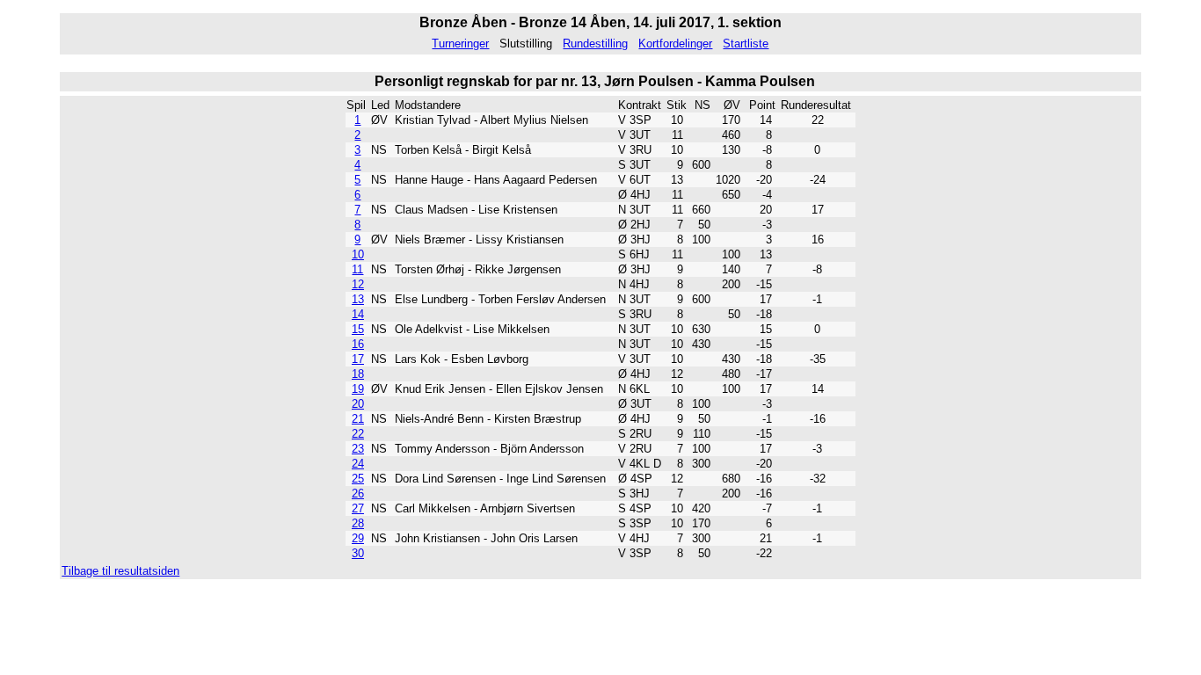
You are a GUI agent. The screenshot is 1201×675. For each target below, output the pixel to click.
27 (358, 508)
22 (358, 433)
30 (358, 553)
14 (358, 314)
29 (358, 538)
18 (358, 374)
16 (358, 344)
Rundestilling (595, 43)
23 (358, 448)
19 (358, 389)
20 (358, 403)
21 (358, 418)
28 (358, 523)
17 (358, 359)
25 (358, 478)
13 (358, 299)
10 (358, 254)
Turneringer (460, 43)
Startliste (745, 43)
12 (358, 284)
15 (358, 329)
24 (358, 463)
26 (358, 493)
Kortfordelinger (675, 43)
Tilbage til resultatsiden (120, 570)
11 (357, 269)
